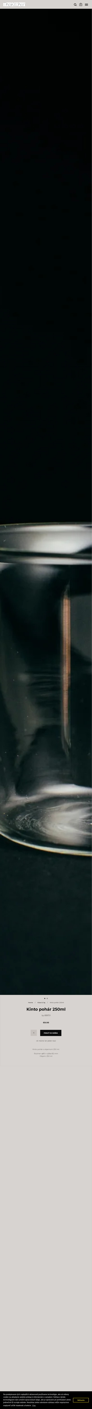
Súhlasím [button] (80, 1400)
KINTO (47, 1015)
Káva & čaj (41, 1002)
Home (30, 1002)
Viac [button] (34, 1405)
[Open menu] (86, 4)
